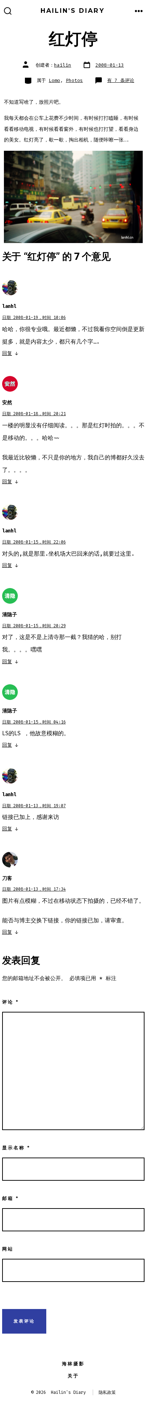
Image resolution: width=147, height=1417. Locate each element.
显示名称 (16, 1147)
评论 (10, 1002)
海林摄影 (73, 1363)
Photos (74, 80)
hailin (62, 65)
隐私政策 (107, 1392)
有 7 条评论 (120, 80)
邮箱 (10, 1198)
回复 (7, 353)
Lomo (54, 80)
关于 (73, 1376)
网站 (8, 1249)
